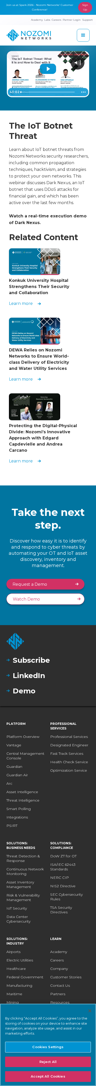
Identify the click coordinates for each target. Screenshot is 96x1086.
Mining (12, 1002)
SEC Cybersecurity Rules (66, 896)
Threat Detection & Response (23, 858)
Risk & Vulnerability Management (23, 897)
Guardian (14, 766)
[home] (28, 35)
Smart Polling (18, 808)
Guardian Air (17, 775)
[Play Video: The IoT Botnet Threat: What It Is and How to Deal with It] (48, 69)
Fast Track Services (66, 753)
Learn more (21, 303)
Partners (57, 994)
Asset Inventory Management (20, 884)
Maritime (14, 994)
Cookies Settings (47, 1047)
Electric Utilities (19, 960)
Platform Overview (22, 736)
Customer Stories (65, 977)
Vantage (13, 745)
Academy (58, 951)
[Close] (89, 1010)
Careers (57, 960)
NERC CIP (59, 877)
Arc (9, 783)
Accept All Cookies (48, 1076)
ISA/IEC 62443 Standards (63, 866)
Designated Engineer (69, 745)
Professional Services (69, 736)
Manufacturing (19, 985)
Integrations (17, 817)
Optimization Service (68, 770)
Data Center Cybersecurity (18, 919)
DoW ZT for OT (63, 856)
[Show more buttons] (83, 92)
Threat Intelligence (22, 800)
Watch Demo (26, 599)
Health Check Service (69, 762)
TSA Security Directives (61, 909)
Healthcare (16, 968)
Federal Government (24, 977)
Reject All (48, 1062)
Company (59, 968)
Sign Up (85, 7)
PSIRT (11, 825)
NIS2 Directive (63, 886)
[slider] (48, 92)
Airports (13, 951)
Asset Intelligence (22, 792)
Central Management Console (25, 755)
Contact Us (60, 985)
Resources (59, 1002)
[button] (83, 35)
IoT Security (16, 908)
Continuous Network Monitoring (25, 871)
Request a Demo (30, 584)
